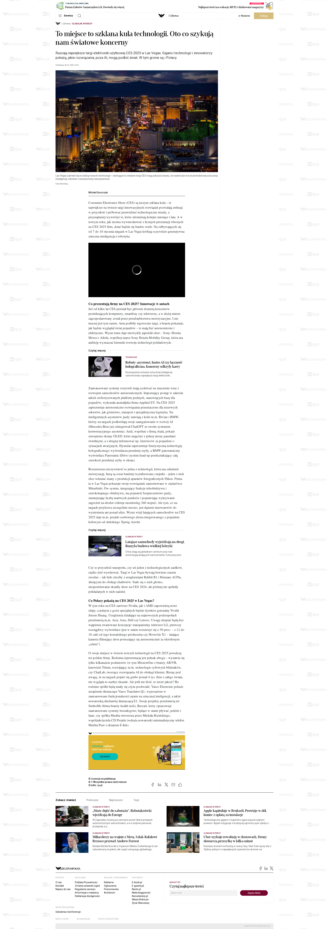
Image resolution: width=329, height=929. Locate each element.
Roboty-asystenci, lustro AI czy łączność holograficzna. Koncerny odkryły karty (153, 364)
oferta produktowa (108, 919)
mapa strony (62, 919)
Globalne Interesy (82, 23)
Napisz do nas (63, 889)
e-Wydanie (244, 15)
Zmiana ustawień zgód (87, 885)
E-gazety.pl (138, 885)
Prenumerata (111, 889)
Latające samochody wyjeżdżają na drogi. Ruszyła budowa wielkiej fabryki (155, 544)
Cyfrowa (66, 23)
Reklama (109, 882)
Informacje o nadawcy (87, 892)
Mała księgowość (141, 892)
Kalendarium (83, 919)
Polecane (92, 800)
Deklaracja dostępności (87, 896)
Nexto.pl (136, 889)
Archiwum (109, 892)
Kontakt (60, 885)
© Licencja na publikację (102, 778)
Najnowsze (116, 800)
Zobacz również (66, 800)
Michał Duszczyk (98, 192)
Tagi (136, 800)
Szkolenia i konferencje (68, 911)
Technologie (131, 357)
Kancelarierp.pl (140, 896)
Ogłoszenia (110, 885)
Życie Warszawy (140, 903)
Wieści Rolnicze (140, 899)
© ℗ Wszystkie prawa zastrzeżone (107, 782)
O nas (59, 882)
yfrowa (174, 15)
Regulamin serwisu (85, 889)
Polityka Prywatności (86, 882)
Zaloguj (264, 15)
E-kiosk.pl (137, 882)
